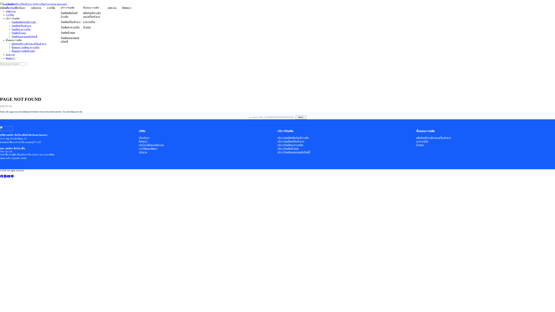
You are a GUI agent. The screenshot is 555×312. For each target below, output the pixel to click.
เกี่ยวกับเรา (19, 7)
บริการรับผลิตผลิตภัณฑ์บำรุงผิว (293, 137)
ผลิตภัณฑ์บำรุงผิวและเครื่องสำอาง (92, 15)
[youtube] (8, 177)
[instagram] (5, 177)
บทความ (112, 7)
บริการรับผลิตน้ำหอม (288, 148)
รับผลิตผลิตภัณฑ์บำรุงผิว (69, 15)
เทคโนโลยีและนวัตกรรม (151, 145)
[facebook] (1, 177)
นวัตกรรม (36, 7)
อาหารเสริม (89, 22)
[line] (12, 177)
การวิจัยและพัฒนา (148, 148)
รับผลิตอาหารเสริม (70, 27)
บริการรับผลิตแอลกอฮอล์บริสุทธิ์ (294, 152)
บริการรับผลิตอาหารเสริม (290, 145)
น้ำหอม (87, 27)
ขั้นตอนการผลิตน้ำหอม (23, 51)
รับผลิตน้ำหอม (68, 32)
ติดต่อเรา (126, 7)
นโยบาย (143, 152)
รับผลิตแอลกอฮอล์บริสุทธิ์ (70, 40)
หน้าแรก (4, 7)
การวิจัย (51, 7)
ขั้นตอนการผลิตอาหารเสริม (25, 47)
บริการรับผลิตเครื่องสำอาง (291, 141)
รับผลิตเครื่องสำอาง (71, 22)
